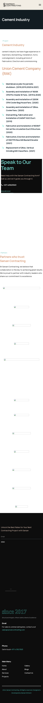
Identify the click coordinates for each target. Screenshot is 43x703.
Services (5, 673)
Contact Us (28, 673)
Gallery (27, 666)
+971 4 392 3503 (17, 649)
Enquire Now (5, 191)
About (4, 669)
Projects (5, 676)
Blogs (26, 669)
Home (4, 666)
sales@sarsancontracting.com (13, 630)
